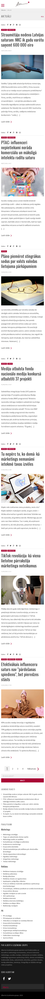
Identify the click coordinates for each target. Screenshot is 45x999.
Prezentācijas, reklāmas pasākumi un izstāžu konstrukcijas (23, 889)
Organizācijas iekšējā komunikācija (15, 930)
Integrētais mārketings (11, 859)
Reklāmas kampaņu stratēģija (13, 871)
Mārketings (11, 30)
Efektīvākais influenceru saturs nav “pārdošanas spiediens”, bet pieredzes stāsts (20, 671)
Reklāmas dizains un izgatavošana (14, 879)
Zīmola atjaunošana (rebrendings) (14, 854)
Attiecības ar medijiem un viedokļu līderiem (18, 921)
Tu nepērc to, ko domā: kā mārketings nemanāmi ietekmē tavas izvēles (20, 459)
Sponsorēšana (8, 938)
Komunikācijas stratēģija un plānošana (16, 842)
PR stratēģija (7, 916)
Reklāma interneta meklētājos (13, 901)
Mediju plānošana (9, 876)
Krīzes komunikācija (10, 928)
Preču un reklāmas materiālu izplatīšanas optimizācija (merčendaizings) (21, 885)
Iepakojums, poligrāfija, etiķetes (14, 881)
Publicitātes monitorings (11, 935)
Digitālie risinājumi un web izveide (14, 893)
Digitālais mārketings (10, 857)
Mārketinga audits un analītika (13, 839)
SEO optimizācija (9, 896)
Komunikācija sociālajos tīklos (13, 933)
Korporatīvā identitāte (10, 847)
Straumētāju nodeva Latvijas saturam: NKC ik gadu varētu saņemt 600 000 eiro (22, 39)
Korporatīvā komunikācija (11, 923)
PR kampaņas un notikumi (12, 918)
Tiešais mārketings (9, 861)
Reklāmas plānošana (10, 874)
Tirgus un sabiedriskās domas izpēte (15, 837)
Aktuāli (4, 30)
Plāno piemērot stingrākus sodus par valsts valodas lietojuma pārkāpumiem (21, 261)
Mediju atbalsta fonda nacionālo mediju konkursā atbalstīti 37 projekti (21, 373)
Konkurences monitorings (12, 844)
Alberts (5, 987)
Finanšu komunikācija (10, 926)
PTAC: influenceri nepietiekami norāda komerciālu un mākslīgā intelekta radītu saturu (19, 150)
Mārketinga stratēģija (10, 834)
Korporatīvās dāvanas (10, 891)
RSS (42, 17)
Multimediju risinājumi (10, 906)
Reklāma (19, 659)
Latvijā (10, 363)
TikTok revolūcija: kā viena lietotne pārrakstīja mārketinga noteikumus (20, 560)
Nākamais (31, 768)
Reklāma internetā (9, 898)
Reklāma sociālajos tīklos (11, 903)
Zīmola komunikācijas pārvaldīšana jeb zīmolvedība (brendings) (20, 850)
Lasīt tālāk (5, 121)
